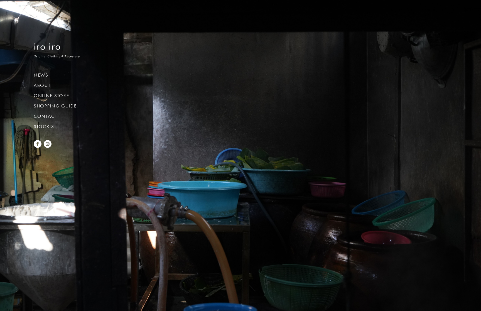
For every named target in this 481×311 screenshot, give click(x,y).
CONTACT (45, 116)
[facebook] (37, 146)
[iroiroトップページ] (57, 54)
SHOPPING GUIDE (55, 106)
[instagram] (47, 146)
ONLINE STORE (51, 95)
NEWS (41, 75)
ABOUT (42, 85)
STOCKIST (45, 126)
